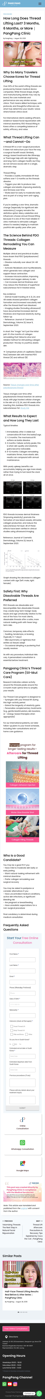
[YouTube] (10, 1384)
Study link (25, 408)
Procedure (7, 14)
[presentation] (22, 1274)
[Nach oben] (39, 1392)
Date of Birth (15, 999)
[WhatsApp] (4, 1384)
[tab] (18, 1312)
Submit (22, 1108)
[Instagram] (15, 1384)
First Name (14, 954)
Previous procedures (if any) (20, 1075)
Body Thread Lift (19, 1030)
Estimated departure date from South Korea (21, 1063)
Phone (12, 993)
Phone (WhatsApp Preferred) (20, 988)
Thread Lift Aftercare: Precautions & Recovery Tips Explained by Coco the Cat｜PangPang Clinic (33, 1231)
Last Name (14, 965)
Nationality (14, 1010)
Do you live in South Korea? (20, 1040)
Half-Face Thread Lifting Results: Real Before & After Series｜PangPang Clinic (22, 1294)
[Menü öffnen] (39, 3)
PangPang (8, 38)
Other (30, 1034)
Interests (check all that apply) (21, 1021)
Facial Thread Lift (19, 1026)
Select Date (13, 1056)
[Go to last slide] (6, 1285)
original (24, 1208)
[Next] (39, 1285)
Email (12, 976)
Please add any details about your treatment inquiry (22, 1091)
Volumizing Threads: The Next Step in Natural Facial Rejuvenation (12, 1227)
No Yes (15, 1044)
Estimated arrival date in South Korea (21, 1049)
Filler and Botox (19, 1034)
